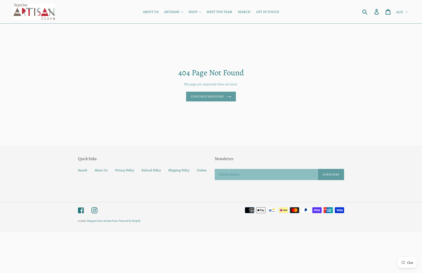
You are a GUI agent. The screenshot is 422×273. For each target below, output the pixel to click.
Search (82, 170)
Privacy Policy (124, 170)
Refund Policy (151, 170)
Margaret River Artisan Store (102, 221)
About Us (101, 170)
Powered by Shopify (129, 221)
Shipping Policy (179, 170)
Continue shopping (207, 96)
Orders (202, 170)
